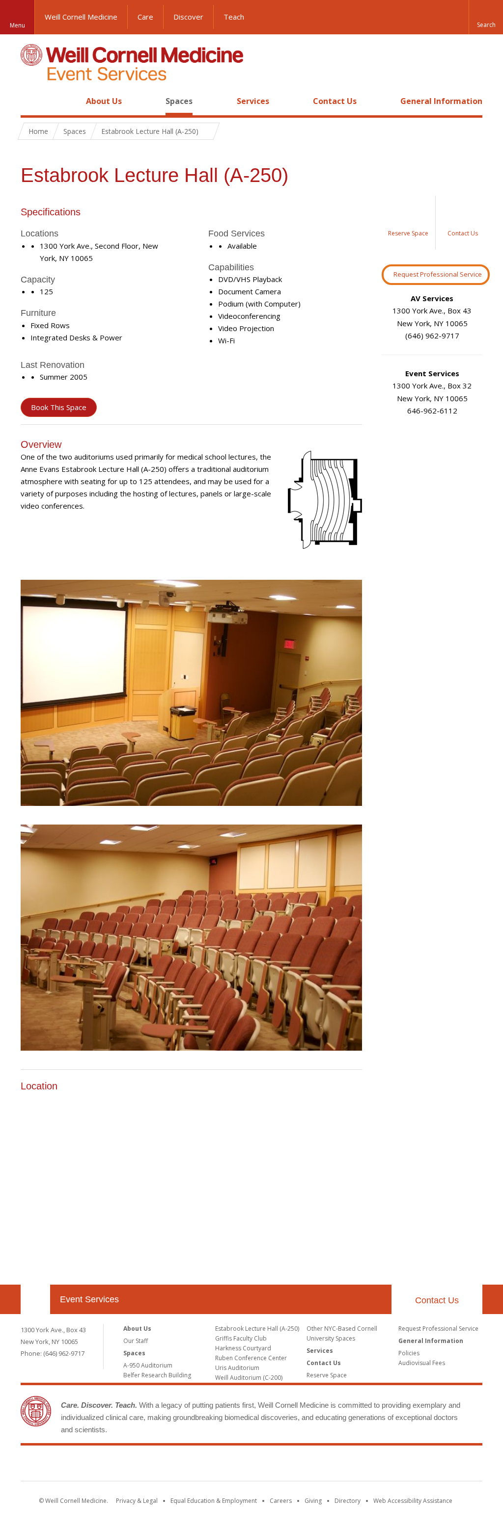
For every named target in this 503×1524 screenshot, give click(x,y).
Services (253, 101)
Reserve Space (327, 1375)
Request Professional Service (437, 274)
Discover (188, 17)
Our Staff (135, 1341)
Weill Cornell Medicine (81, 17)
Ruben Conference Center (251, 1358)
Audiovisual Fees (421, 1363)
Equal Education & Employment (213, 1501)
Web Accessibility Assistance (412, 1501)
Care (145, 17)
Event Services (89, 1299)
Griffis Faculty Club (241, 1338)
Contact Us (335, 101)
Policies (408, 1353)
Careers (281, 1501)
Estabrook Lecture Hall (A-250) (257, 1328)
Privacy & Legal (137, 1501)
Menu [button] (17, 25)
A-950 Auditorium (147, 1365)
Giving (313, 1501)
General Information (441, 101)
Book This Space (58, 407)
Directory (348, 1501)
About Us (104, 101)
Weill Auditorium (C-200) (248, 1377)
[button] (486, 17)
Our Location (35, 1299)
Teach (234, 17)
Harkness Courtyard (243, 1348)
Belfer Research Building (157, 1375)
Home (31, 101)
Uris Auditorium (237, 1368)
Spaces (179, 101)
